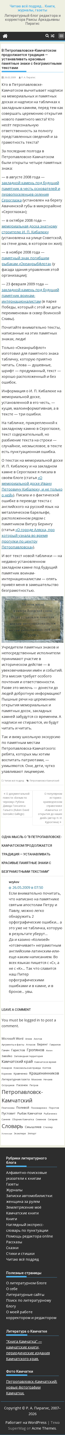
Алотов (38, 1038)
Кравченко (20, 1073)
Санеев (6, 1119)
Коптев (47, 1067)
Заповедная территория (28, 1056)
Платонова (8, 1107)
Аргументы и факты (13, 1044)
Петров (34, 1085)
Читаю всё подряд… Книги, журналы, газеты (32, 8)
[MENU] (61, 35)
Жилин (49, 1050)
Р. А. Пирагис (28, 77)
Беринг (42, 1044)
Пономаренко (39, 1107)
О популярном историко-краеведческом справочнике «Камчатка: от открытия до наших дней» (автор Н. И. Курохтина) (50, 808)
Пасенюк (22, 1085)
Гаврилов (55, 1044)
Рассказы (14, 1241)
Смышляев (33, 1127)
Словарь (12, 1125)
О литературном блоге (26, 1283)
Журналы (14, 1189)
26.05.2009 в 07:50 (27, 887)
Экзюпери (20, 1133)
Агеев (28, 1038)
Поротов (54, 1107)
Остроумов (8, 1085)
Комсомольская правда (27, 1067)
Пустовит (9, 1113)
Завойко (7, 1056)
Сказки (12, 1247)
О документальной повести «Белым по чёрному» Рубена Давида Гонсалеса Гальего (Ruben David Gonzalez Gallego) (16, 804)
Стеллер (48, 1127)
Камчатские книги (22, 1213)
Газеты (12, 1184)
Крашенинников (44, 1073)
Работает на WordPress (26, 1422)
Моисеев (36, 1079)
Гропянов (35, 1049)
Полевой (22, 1107)
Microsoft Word (12, 1038)
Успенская (7, 1133)
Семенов (41, 1119)
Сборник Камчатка (23, 1119)
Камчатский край (17, 1061)
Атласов (30, 1044)
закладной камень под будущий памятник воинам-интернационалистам (30, 295)
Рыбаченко (50, 1113)
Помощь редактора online (29, 1236)
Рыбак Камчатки (29, 1113)
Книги (11, 1218)
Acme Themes (44, 1428)
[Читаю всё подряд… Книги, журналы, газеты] (5, 36)
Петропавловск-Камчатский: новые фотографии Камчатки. (31, 1387)
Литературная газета (16, 1079)
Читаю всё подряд (14, 780)
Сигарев (52, 1119)
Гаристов (18, 1050)
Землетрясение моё (23, 1207)
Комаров (7, 1067)
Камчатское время (45, 1062)
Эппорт (32, 1133)
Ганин (5, 1050)
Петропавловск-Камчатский (44, 780)
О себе (12, 1288)
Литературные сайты (25, 1294)
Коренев (7, 1073)
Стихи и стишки (20, 1253)
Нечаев (48, 1079)
